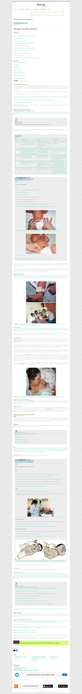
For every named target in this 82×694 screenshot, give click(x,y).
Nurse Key (41, 4)
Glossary (16, 666)
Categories (28, 9)
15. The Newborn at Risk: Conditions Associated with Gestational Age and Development (39, 657)
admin (22, 679)
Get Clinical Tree (38, 691)
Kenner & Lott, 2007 (31, 341)
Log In (19, 9)
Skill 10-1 (21, 266)
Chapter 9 (15, 97)
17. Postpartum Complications (20, 667)
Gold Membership (43, 9)
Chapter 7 (38, 94)
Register (22, 9)
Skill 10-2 (36, 455)
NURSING (25, 679)
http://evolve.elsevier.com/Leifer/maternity (23, 81)
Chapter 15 (51, 421)
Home (15, 9)
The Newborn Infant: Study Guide (19, 656)
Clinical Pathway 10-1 (25, 106)
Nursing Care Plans (53, 656)
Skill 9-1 (40, 355)
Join (65, 674)
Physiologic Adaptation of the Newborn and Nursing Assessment (27, 670)
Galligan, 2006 (53, 362)
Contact (49, 9)
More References (35, 9)
